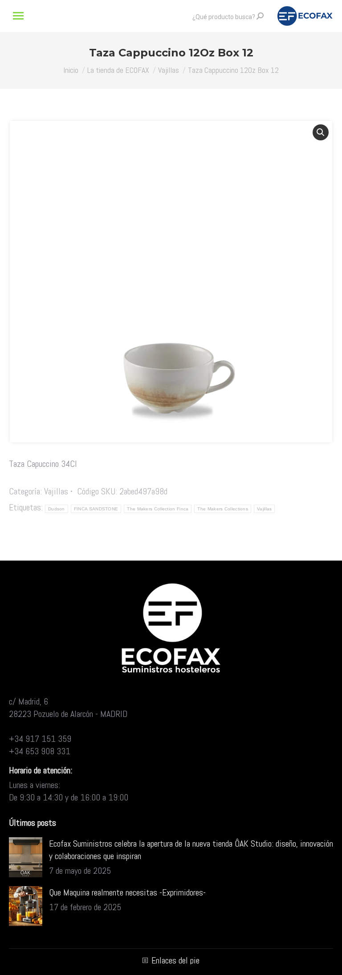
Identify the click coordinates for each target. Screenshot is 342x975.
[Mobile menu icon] (18, 16)
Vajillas (56, 491)
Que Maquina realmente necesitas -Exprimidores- (127, 892)
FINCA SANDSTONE (96, 508)
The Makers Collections (222, 508)
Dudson (56, 508)
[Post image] (25, 857)
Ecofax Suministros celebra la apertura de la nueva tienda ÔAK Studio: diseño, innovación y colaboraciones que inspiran (191, 850)
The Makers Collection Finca (157, 508)
